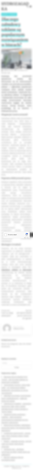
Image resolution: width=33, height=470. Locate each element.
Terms (28, 237)
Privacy (25, 237)
